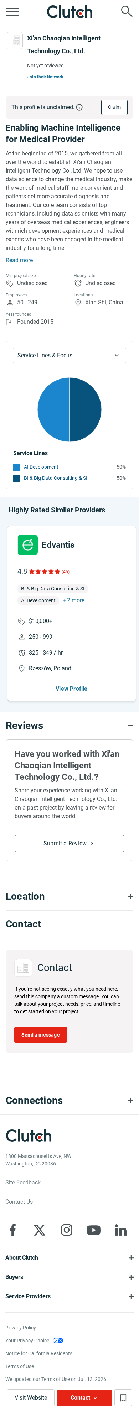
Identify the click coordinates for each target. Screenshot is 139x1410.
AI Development (41, 467)
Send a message (40, 1035)
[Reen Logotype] (27, 545)
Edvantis (58, 545)
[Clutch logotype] (69, 11)
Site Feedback (23, 1182)
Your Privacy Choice (27, 1340)
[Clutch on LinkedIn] (121, 1230)
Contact (80, 1397)
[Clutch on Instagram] (67, 1230)
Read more (19, 260)
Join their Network (45, 76)
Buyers (14, 1277)
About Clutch (21, 1257)
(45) (66, 571)
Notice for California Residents (38, 1353)
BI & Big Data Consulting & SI (55, 478)
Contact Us (19, 1201)
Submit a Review (65, 843)
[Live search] (126, 11)
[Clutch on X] (39, 1230)
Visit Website (31, 1397)
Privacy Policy (20, 1328)
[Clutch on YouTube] (94, 1230)
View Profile (71, 688)
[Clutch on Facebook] (12, 1230)
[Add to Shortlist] (123, 1398)
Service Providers (28, 1296)
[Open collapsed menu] (12, 11)
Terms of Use (19, 1366)
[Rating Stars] (44, 571)
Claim (114, 107)
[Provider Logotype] (14, 40)
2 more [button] (75, 600)
